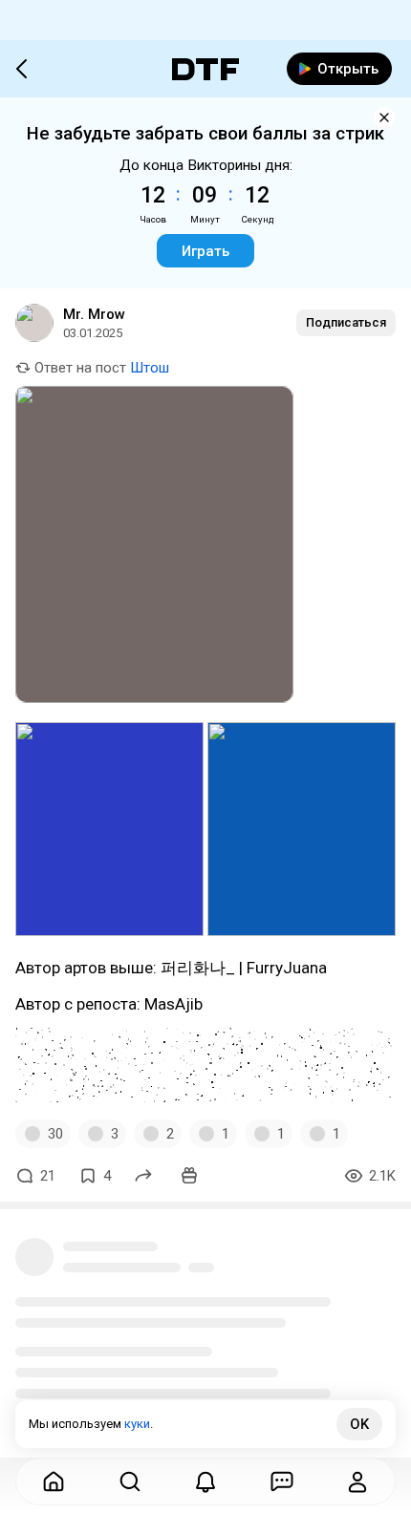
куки (137, 1424)
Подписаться (346, 322)
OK (359, 1424)
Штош (149, 367)
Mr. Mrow (94, 314)
